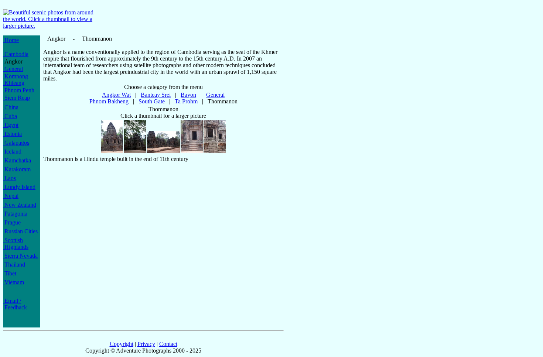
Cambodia (15, 54)
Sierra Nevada (20, 256)
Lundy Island (19, 187)
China (10, 107)
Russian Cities (20, 231)
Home (11, 40)
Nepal (10, 196)
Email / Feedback (15, 304)
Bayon (188, 95)
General (13, 69)
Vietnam (13, 282)
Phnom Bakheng (109, 101)
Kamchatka (17, 160)
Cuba (10, 116)
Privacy (146, 344)
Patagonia (15, 213)
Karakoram (17, 169)
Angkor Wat (116, 95)
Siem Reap (16, 98)
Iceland (12, 151)
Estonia (12, 134)
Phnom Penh (18, 90)
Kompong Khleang (15, 79)
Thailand (14, 264)
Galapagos (16, 143)
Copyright (121, 344)
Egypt (10, 125)
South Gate (152, 101)
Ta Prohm (186, 101)
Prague (12, 222)
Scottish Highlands (15, 243)
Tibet (9, 273)
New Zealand (19, 205)
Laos (9, 178)
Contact (168, 344)
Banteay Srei (156, 95)
